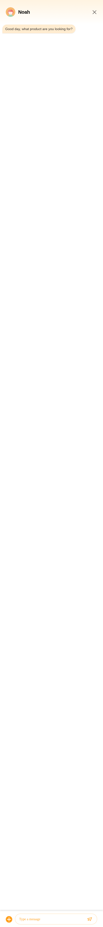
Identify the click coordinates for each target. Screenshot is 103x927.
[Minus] (94, 12)
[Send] (89, 919)
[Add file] (9, 919)
